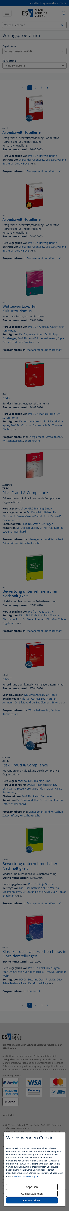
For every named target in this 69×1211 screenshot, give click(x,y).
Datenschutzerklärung (25, 1176)
